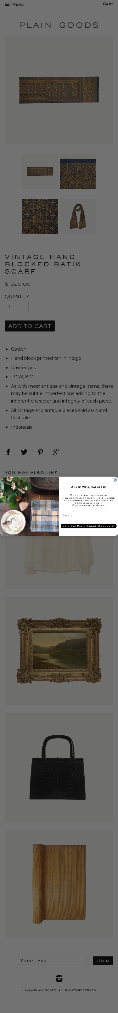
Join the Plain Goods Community (88, 526)
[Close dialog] (115, 480)
